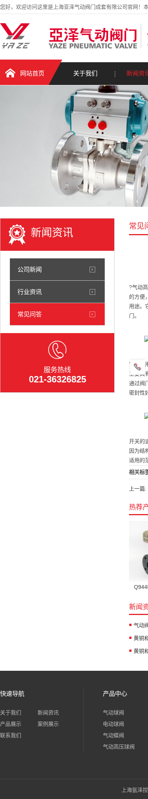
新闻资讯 (48, 712)
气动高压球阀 (119, 747)
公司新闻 (29, 269)
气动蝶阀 (113, 735)
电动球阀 (113, 724)
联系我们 (10, 735)
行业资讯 (29, 291)
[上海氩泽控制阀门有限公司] (68, 47)
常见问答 (29, 314)
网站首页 (32, 73)
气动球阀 (113, 712)
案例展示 (48, 724)
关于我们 (85, 73)
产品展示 (10, 724)
